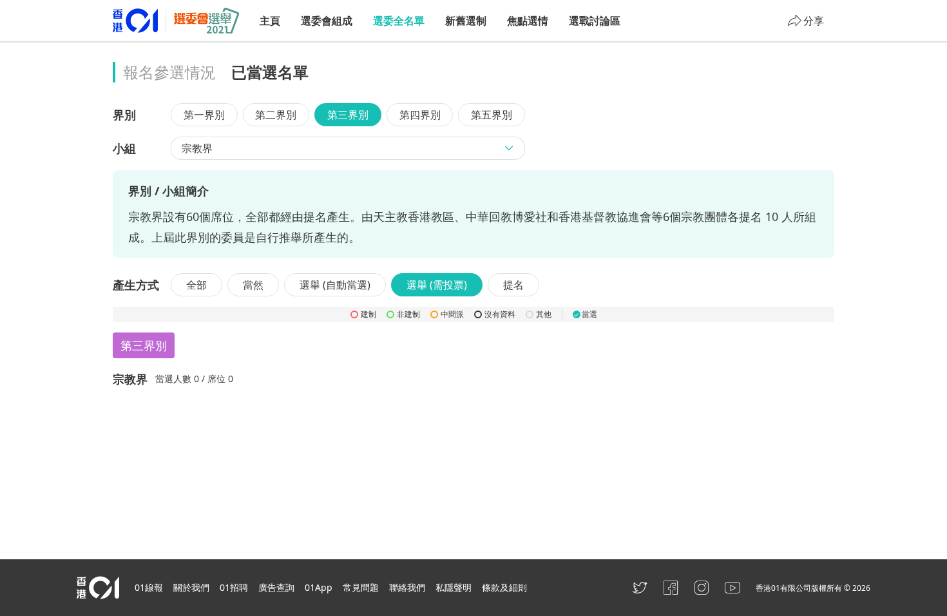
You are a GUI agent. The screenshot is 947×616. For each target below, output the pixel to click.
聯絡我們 (407, 587)
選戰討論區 (594, 21)
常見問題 (361, 587)
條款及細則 (504, 587)
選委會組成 (326, 21)
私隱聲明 (453, 587)
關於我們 (191, 587)
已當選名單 (270, 71)
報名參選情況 (169, 71)
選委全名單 (399, 21)
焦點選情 (527, 21)
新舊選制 (465, 21)
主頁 (270, 21)
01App (318, 587)
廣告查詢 (276, 587)
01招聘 (234, 587)
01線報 (149, 587)
